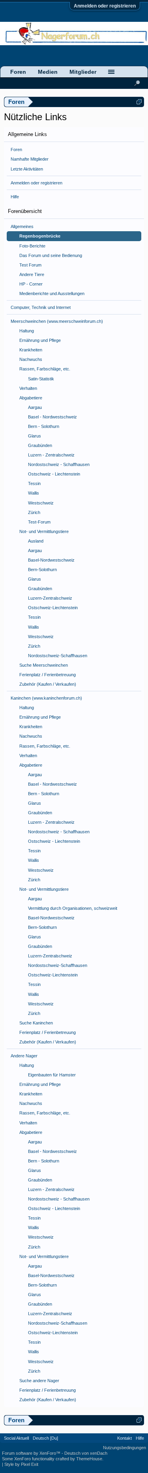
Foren (16, 149)
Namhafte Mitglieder (30, 159)
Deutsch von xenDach (85, 1453)
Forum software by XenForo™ (32, 1453)
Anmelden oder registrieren (105, 6)
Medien (48, 72)
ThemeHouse (89, 1458)
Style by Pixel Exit (21, 1464)
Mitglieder (82, 72)
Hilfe (15, 196)
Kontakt (124, 1438)
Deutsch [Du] (45, 1438)
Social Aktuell (16, 1438)
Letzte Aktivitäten (27, 169)
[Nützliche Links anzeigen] (139, 101)
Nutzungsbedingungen (124, 1447)
